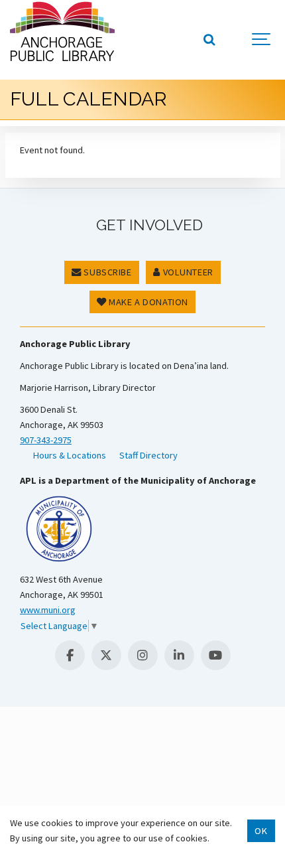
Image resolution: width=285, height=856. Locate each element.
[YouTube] (216, 655)
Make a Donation (147, 302)
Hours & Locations (69, 455)
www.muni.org (48, 610)
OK (261, 831)
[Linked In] (179, 655)
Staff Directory (148, 455)
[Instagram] (143, 655)
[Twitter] (106, 655)
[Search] (209, 40)
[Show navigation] (262, 40)
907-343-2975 (46, 440)
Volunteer (186, 272)
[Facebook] (70, 655)
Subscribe (107, 272)
